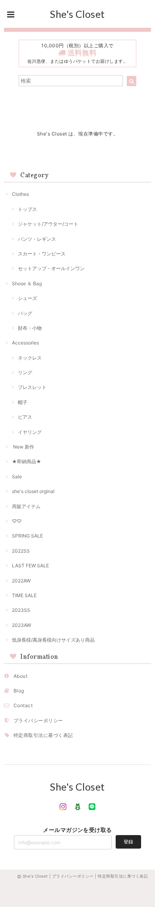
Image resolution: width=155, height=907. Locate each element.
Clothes (20, 194)
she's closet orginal (33, 491)
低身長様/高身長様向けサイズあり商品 (53, 640)
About (20, 676)
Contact (23, 705)
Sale (17, 477)
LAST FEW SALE (30, 566)
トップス (27, 209)
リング (25, 372)
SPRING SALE (27, 536)
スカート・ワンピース (42, 254)
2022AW (21, 581)
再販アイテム (26, 506)
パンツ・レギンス (37, 239)
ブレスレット (32, 387)
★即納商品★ (26, 461)
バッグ (25, 313)
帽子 (22, 402)
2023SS (21, 610)
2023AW (21, 625)
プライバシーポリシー (38, 720)
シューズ (27, 298)
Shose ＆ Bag (27, 283)
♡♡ (16, 521)
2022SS (21, 551)
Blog (19, 691)
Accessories (25, 343)
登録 (128, 842)
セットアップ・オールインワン (51, 268)
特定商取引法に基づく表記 (43, 735)
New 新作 (23, 447)
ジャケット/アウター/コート (48, 224)
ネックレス (30, 358)
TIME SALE (24, 595)
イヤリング (30, 432)
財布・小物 (30, 328)
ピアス (25, 417)
